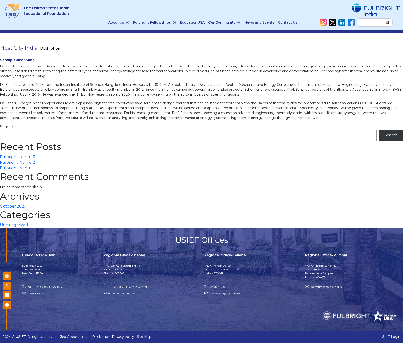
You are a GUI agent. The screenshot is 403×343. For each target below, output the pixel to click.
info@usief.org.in (37, 293)
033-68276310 (217, 286)
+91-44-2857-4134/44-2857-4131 (127, 286)
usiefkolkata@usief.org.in (224, 293)
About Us (116, 22)
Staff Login (391, 337)
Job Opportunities (74, 337)
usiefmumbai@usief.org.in (326, 286)
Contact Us (287, 22)
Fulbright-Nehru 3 (17, 157)
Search (6, 127)
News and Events (259, 22)
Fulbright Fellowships (152, 22)
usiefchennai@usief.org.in (124, 293)
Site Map (144, 337)
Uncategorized (14, 225)
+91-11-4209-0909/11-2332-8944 (45, 286)
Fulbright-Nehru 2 (17, 162)
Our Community (221, 22)
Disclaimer (100, 337)
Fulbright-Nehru (16, 168)
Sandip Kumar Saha (17, 60)
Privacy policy (123, 337)
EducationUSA (192, 22)
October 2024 (13, 206)
